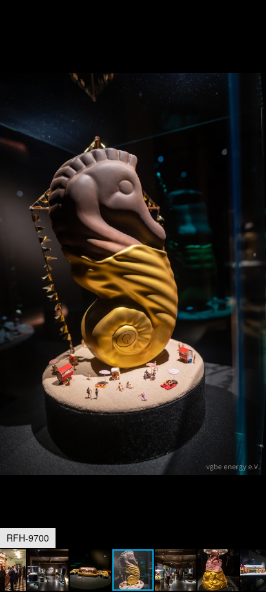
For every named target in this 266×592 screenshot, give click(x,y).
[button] (254, 33)
